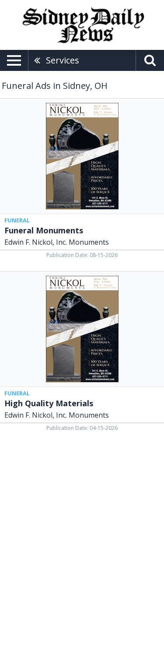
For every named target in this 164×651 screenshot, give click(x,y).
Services (62, 60)
